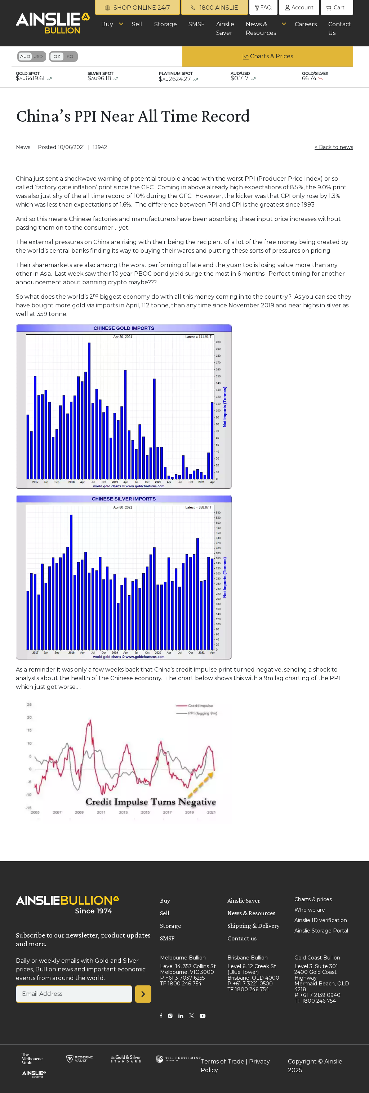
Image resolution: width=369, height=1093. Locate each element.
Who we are (309, 910)
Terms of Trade (222, 1061)
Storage (165, 24)
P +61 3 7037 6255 (182, 978)
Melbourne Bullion (183, 957)
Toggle (31, 56)
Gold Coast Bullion (317, 957)
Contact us (242, 938)
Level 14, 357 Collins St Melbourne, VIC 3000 (188, 969)
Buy (107, 24)
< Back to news (334, 147)
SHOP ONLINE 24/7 (141, 7)
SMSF (196, 24)
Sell (137, 24)
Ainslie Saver (225, 28)
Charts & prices (313, 899)
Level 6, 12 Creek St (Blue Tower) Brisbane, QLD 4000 (253, 972)
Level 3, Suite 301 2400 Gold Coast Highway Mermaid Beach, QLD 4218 (321, 977)
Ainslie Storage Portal (321, 930)
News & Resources (261, 28)
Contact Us (339, 28)
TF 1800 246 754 (180, 983)
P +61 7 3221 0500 (250, 983)
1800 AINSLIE (218, 7)
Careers (306, 24)
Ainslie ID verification (320, 920)
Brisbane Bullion (247, 957)
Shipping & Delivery (253, 925)
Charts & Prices (271, 56)
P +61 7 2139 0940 (317, 995)
